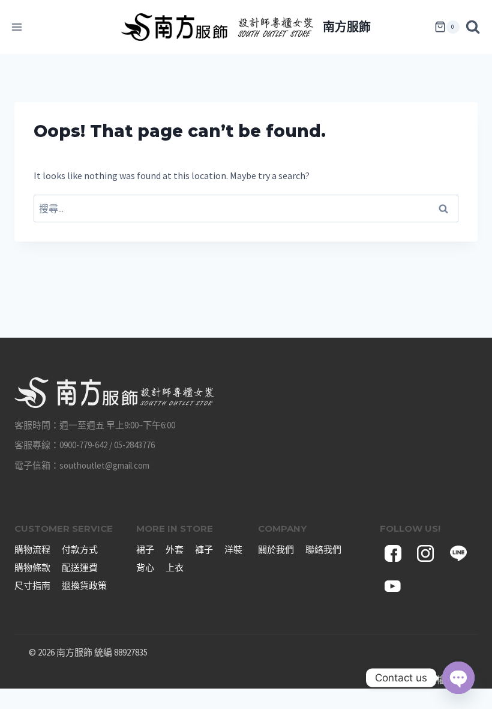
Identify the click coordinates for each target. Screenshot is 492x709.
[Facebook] (393, 553)
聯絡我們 (323, 549)
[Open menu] (17, 26)
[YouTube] (393, 586)
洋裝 (233, 549)
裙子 (145, 549)
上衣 (175, 567)
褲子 (204, 549)
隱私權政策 (440, 680)
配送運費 (80, 567)
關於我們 (276, 549)
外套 (175, 549)
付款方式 (80, 549)
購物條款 (32, 567)
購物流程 (32, 549)
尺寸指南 (32, 585)
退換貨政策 (84, 585)
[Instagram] (425, 553)
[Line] (458, 553)
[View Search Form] (476, 27)
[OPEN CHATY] (458, 678)
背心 (145, 567)
